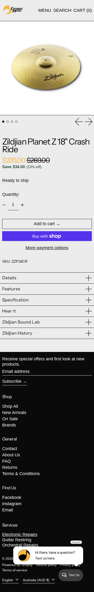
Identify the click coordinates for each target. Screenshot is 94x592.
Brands (9, 425)
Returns (9, 467)
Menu (44, 10)
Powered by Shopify (17, 565)
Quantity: (11, 194)
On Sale (10, 418)
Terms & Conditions (21, 473)
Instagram (11, 503)
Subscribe (11, 381)
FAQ (6, 461)
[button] (62, 11)
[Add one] (22, 205)
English (8, 580)
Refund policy (46, 565)
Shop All (10, 406)
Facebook (11, 497)
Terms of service (14, 570)
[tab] (3, 122)
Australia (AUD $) (36, 580)
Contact (9, 448)
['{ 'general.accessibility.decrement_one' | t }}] (4, 205)
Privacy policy (70, 565)
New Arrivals (14, 412)
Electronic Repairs (19, 534)
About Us (11, 454)
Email (7, 510)
